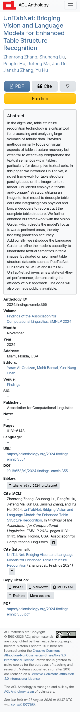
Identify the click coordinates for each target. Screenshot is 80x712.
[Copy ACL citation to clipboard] (53, 542)
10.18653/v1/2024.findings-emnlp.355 (37, 471)
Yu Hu (42, 70)
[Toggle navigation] (70, 5)
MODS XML (66, 587)
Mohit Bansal (47, 367)
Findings (13, 384)
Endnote (19, 596)
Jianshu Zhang (18, 70)
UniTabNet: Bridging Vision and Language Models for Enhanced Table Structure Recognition (40, 514)
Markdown (40, 587)
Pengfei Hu (14, 63)
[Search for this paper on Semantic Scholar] (68, 86)
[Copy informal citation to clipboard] (12, 571)
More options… (41, 596)
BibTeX (18, 587)
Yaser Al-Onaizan (21, 367)
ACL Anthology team (19, 691)
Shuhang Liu (52, 57)
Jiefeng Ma (39, 63)
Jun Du (59, 63)
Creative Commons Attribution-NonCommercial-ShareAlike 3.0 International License (35, 655)
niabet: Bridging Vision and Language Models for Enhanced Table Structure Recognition (34, 33)
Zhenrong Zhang (20, 57)
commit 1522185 (23, 704)
